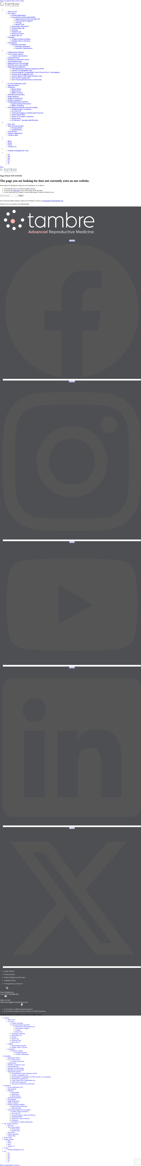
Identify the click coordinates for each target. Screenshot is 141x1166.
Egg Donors (16, 91)
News (10, 143)
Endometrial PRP (18, 115)
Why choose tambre (16, 126)
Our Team (11, 13)
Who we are (12, 12)
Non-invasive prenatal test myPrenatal (27, 80)
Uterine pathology (15, 61)
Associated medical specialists (24, 17)
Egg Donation (13, 85)
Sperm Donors (17, 93)
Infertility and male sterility (18, 65)
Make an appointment (6, 1165)
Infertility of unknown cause (18, 59)
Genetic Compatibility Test (22, 70)
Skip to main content (17, 1)
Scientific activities (19, 45)
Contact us (17, 1165)
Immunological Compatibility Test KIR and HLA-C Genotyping (35, 72)
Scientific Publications (23, 48)
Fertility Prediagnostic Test (18, 151)
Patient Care (16, 32)
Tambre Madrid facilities (21, 39)
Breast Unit (19, 24)
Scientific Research (22, 46)
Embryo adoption (14, 100)
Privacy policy (9, 974)
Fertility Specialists (19, 15)
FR (9, 160)
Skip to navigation (5, 1)
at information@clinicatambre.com (52, 201)
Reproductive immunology (18, 63)
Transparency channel (13, 984)
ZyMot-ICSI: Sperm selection (23, 116)
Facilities (11, 37)
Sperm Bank (16, 89)
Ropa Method (13, 96)
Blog (9, 141)
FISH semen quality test (21, 78)
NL (9, 162)
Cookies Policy (10, 980)
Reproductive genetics (16, 67)
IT (8, 164)
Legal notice (9, 971)
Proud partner (17, 128)
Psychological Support (24, 21)
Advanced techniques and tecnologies (23, 107)
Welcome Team (18, 34)
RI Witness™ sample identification (25, 120)
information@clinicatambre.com (14, 1002)
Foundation (12, 43)
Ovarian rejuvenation (20, 56)
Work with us (17, 35)
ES (9, 155)
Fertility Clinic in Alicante (21, 41)
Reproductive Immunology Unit (27, 19)
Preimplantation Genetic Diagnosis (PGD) (28, 69)
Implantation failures (16, 52)
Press (10, 145)
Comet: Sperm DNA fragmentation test (27, 76)
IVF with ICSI (16, 111)
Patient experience (15, 133)
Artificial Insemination (16, 95)
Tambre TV (12, 147)
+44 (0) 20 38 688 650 (9, 994)
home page (16, 190)
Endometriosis (13, 58)
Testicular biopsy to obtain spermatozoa (27, 113)
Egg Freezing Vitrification (21, 104)
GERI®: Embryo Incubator (21, 109)
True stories (12, 131)
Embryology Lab (18, 28)
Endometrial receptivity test (22, 74)
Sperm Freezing (18, 106)
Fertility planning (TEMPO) (18, 102)
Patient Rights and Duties (14, 977)
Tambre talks (13, 135)
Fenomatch (16, 118)
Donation (11, 87)
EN (9, 156)
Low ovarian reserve (15, 54)
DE (9, 158)
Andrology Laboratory (20, 26)
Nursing (15, 30)
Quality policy (17, 130)
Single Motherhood (15, 98)
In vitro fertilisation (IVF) (17, 84)
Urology (18, 23)
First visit (11, 124)
